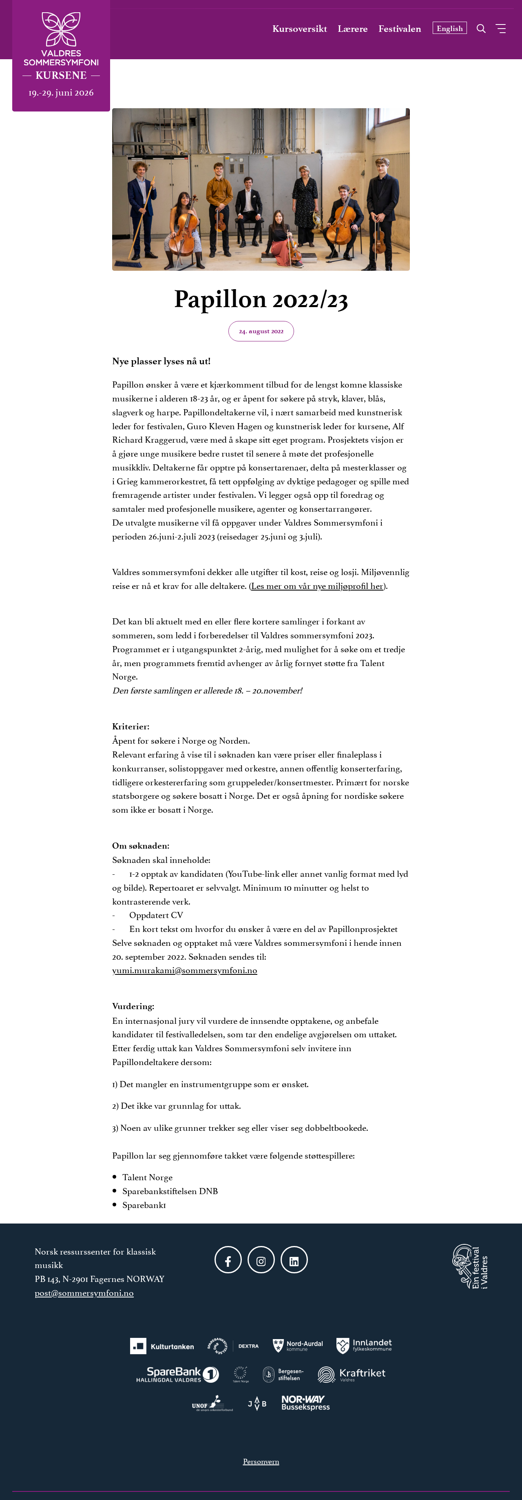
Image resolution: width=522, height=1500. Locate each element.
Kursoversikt (299, 28)
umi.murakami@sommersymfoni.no (187, 969)
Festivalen (399, 28)
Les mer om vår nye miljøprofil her (317, 584)
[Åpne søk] (481, 26)
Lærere (353, 28)
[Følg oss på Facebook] (228, 1259)
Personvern (261, 1460)
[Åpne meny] (500, 28)
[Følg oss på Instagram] (261, 1259)
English (450, 28)
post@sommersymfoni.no (84, 1291)
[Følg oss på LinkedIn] (294, 1259)
